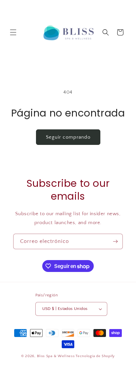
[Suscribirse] (115, 241)
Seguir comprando (68, 137)
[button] (13, 32)
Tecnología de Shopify (95, 356)
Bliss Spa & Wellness (56, 356)
